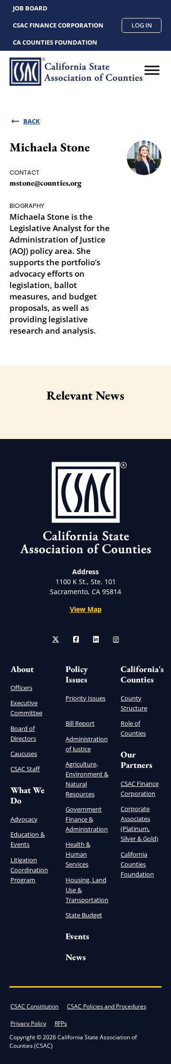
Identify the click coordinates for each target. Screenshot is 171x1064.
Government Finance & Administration (87, 819)
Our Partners (136, 759)
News (76, 957)
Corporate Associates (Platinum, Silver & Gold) (139, 823)
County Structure (134, 703)
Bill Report (80, 723)
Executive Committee (26, 708)
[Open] (152, 70)
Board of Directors (23, 733)
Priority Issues (85, 698)
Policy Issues (77, 674)
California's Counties (142, 674)
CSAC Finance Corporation (58, 25)
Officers (21, 687)
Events (77, 936)
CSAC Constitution (34, 1006)
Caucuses (23, 753)
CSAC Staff (25, 769)
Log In (142, 25)
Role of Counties (133, 728)
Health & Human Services (78, 854)
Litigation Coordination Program (29, 870)
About (22, 668)
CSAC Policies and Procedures (106, 1006)
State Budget (84, 915)
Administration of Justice (87, 744)
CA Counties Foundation (55, 42)
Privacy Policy (28, 1023)
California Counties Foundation (137, 864)
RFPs (61, 1023)
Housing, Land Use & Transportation (87, 890)
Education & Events (27, 839)
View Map (86, 609)
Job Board (30, 8)
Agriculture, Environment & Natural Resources (87, 779)
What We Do (27, 795)
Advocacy (24, 819)
